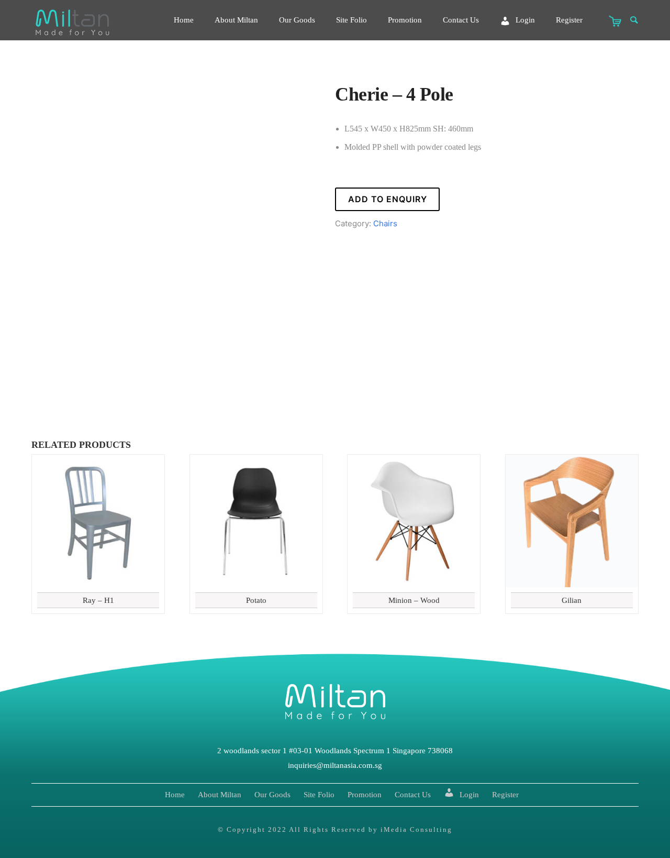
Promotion (405, 20)
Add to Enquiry (387, 199)
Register (569, 20)
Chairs (385, 223)
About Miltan (236, 20)
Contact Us (461, 20)
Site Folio (351, 20)
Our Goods (297, 20)
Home (184, 20)
